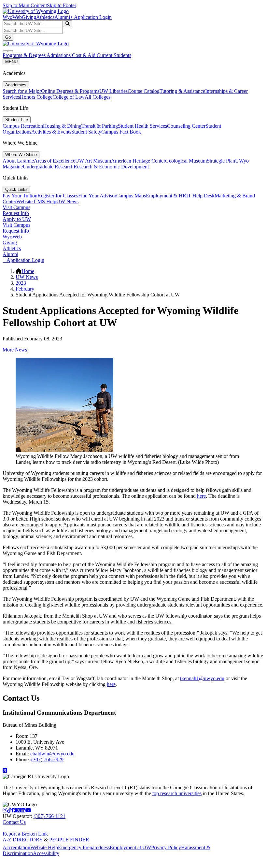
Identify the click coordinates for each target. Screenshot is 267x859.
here (201, 496)
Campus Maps (131, 195)
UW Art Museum (93, 161)
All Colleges (97, 97)
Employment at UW (130, 847)
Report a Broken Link (25, 834)
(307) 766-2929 (47, 759)
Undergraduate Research (48, 166)
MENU (11, 61)
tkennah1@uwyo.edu (202, 678)
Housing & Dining (62, 126)
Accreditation (16, 847)
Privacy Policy (166, 847)
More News (15, 349)
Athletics (45, 17)
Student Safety (86, 132)
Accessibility (46, 853)
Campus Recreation (23, 126)
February (25, 289)
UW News (67, 201)
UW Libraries (113, 91)
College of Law (68, 97)
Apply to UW (17, 219)
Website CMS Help (36, 201)
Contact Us (14, 822)
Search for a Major (22, 91)
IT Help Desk (200, 195)
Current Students (114, 55)
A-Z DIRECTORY (23, 839)
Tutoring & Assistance (182, 91)
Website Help (44, 847)
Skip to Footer (61, 5)
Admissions (59, 55)
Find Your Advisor (97, 195)
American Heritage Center (138, 161)
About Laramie (18, 161)
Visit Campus (16, 207)
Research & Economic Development (111, 166)
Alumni (62, 17)
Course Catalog (144, 91)
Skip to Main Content (25, 5)
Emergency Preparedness (84, 847)
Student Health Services (142, 126)
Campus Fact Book (121, 132)
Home (27, 271)
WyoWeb (12, 17)
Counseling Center (186, 126)
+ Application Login (91, 17)
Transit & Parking (99, 126)
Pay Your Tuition (20, 195)
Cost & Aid (84, 55)
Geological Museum (186, 161)
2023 (21, 283)
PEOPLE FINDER (69, 839)
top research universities (177, 793)
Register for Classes (57, 195)
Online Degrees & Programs (70, 91)
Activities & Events (51, 132)
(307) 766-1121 (49, 816)
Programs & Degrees (25, 55)
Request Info (16, 213)
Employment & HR (166, 195)
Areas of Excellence (54, 161)
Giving (29, 17)
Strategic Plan (221, 161)
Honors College (36, 97)
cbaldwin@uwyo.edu (52, 753)
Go (8, 37)
